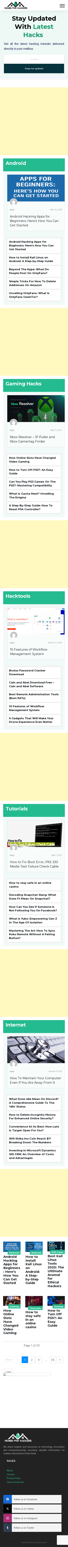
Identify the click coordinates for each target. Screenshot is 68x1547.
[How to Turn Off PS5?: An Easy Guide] (56, 1301)
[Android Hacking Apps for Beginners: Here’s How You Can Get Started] (12, 1247)
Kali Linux (57, 1252)
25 (52, 1359)
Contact (11, 1474)
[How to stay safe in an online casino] (34, 1301)
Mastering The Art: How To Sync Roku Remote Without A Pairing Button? (32, 934)
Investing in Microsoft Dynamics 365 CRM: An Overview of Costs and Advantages (32, 1154)
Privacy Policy (13, 1478)
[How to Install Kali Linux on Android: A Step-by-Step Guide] (34, 1247)
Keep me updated (34, 68)
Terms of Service (15, 1482)
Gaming (14, 1306)
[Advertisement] (34, 121)
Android (14, 1252)
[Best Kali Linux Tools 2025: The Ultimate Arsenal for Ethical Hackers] (56, 1246)
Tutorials (35, 1308)
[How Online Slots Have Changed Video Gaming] (12, 1301)
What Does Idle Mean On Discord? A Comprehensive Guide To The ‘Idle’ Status (34, 1102)
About (10, 1470)
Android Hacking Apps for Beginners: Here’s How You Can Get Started (34, 221)
